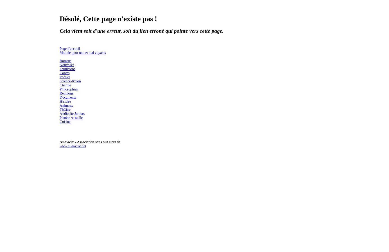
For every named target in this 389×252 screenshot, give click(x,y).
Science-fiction (70, 81)
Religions (66, 93)
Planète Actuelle (71, 118)
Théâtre (65, 109)
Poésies (65, 77)
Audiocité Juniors (72, 114)
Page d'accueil (70, 49)
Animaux (66, 105)
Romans (65, 61)
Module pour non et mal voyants (83, 53)
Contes (65, 73)
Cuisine (65, 122)
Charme (65, 85)
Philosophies (69, 89)
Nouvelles (67, 65)
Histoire (65, 101)
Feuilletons (67, 69)
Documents (68, 97)
